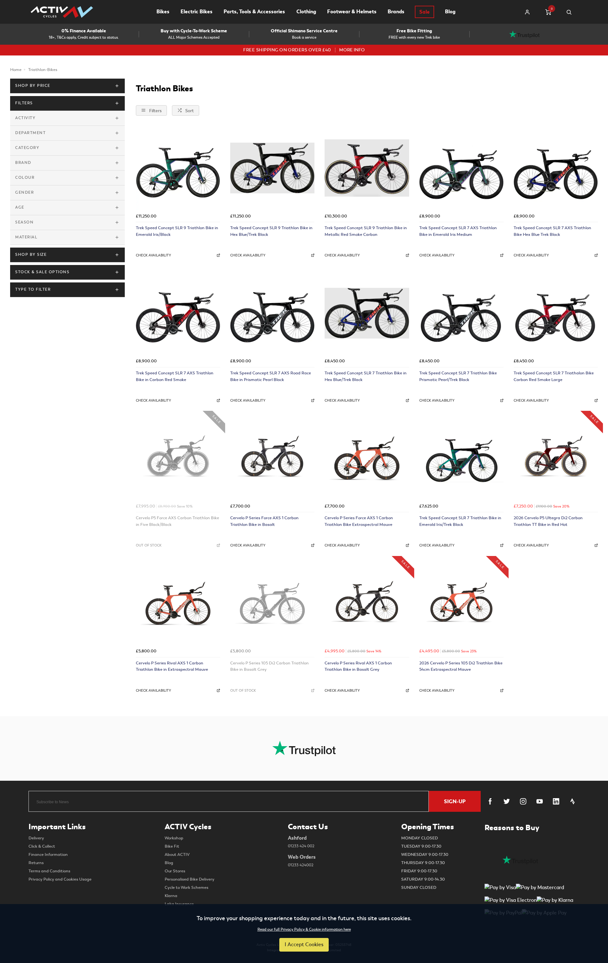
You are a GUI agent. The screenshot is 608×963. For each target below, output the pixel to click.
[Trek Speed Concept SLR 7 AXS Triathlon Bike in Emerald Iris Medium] (461, 168)
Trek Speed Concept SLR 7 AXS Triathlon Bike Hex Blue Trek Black (552, 231)
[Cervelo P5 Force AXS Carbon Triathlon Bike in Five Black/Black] (178, 458)
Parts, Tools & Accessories (254, 11)
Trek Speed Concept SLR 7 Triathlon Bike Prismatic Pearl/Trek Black (458, 376)
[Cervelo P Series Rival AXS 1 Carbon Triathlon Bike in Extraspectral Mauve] (178, 603)
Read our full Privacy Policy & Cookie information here (304, 930)
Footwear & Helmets (352, 11)
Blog (450, 11)
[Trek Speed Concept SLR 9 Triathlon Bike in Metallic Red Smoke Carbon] (367, 168)
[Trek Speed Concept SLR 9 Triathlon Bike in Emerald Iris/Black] (178, 168)
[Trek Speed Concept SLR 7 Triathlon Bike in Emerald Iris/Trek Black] (461, 458)
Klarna (171, 895)
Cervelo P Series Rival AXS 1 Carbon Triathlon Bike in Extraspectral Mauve (172, 666)
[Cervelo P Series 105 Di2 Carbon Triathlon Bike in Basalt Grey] (272, 603)
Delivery (36, 838)
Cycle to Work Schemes (186, 887)
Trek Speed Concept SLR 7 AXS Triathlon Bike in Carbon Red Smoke (174, 376)
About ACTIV (177, 854)
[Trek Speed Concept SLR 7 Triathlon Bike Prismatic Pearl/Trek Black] (461, 313)
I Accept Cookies (304, 944)
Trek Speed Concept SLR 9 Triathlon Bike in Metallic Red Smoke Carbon (366, 231)
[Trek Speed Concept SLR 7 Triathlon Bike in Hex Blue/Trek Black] (367, 313)
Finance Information (48, 854)
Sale (424, 12)
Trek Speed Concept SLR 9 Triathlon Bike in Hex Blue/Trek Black (271, 231)
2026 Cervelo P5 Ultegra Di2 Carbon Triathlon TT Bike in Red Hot (548, 521)
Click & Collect (41, 846)
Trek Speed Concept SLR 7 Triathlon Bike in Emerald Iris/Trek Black (460, 521)
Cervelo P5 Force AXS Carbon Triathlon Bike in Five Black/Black (177, 521)
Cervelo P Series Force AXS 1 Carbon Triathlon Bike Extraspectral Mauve (359, 521)
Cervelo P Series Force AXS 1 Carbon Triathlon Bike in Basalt (264, 521)
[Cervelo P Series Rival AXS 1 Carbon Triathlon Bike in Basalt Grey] (367, 603)
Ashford (301, 842)
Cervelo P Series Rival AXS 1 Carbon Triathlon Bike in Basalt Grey (358, 666)
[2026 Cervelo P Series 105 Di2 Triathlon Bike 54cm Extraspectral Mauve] (461, 603)
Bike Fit (172, 846)
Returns (36, 862)
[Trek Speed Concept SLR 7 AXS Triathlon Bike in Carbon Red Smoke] (178, 313)
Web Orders (302, 861)
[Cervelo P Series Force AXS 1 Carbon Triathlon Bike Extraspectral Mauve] (367, 458)
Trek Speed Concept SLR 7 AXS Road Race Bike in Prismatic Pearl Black (270, 376)
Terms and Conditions (49, 871)
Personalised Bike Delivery (189, 879)
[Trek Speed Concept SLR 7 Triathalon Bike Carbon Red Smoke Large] (556, 313)
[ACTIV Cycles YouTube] (540, 801)
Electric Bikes (196, 11)
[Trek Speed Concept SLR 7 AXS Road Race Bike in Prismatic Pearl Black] (272, 313)
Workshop (174, 838)
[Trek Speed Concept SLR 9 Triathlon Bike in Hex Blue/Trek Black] (272, 168)
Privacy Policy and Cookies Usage (60, 879)
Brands (396, 11)
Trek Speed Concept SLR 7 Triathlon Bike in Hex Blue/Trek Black (366, 376)
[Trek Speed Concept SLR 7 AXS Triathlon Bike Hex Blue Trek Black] (556, 168)
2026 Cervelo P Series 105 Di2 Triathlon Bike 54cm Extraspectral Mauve (461, 666)
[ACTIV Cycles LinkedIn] (556, 801)
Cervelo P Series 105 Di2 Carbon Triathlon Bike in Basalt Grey (269, 666)
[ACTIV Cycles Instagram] (523, 801)
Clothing (306, 11)
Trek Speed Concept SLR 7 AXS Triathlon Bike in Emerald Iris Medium (458, 231)
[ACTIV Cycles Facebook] (490, 801)
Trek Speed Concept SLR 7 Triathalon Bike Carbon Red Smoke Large (554, 376)
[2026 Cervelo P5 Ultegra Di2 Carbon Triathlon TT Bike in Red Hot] (556, 458)
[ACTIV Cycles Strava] (573, 801)
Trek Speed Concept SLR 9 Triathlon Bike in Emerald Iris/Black (177, 231)
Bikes (162, 11)
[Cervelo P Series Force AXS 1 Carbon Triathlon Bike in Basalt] (272, 458)
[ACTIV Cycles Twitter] (507, 801)
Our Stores (175, 871)
